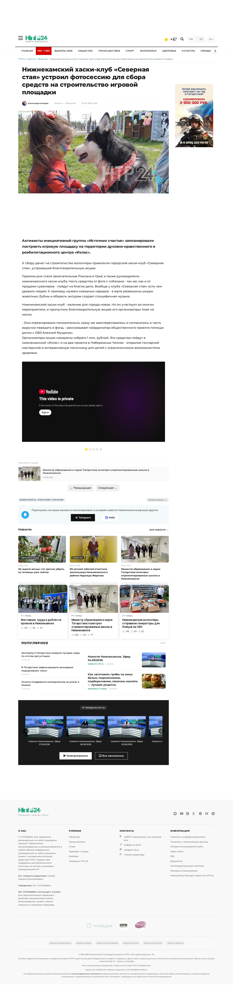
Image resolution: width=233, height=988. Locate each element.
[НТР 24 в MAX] (175, 813)
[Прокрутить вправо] (214, 51)
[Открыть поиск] (182, 39)
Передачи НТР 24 (78, 861)
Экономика (148, 51)
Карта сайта (176, 851)
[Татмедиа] (99, 926)
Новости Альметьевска (107, 943)
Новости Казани (83, 943)
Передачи (207, 51)
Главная (27, 51)
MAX (112, 517)
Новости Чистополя (153, 943)
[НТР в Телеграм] (200, 813)
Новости (31, 59)
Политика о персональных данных (189, 842)
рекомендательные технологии (86, 974)
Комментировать (156, 500)
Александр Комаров (38, 103)
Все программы (113, 755)
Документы (176, 861)
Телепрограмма (77, 755)
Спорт (130, 51)
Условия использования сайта (186, 846)
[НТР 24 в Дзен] (213, 813)
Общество (85, 51)
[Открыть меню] (20, 38)
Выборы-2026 (63, 51)
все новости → (159, 529)
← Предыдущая (80, 487)
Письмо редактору (134, 854)
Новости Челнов (130, 943)
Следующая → (107, 487)
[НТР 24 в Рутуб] (206, 813)
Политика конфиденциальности (187, 837)
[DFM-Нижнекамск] (123, 926)
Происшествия (109, 51)
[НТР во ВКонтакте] (187, 813)
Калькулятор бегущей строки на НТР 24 (192, 875)
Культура (188, 51)
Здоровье (169, 51)
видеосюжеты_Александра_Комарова (42, 500)
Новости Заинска (175, 943)
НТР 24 (21, 59)
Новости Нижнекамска (60, 943)
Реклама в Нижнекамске (184, 871)
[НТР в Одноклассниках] (194, 813)
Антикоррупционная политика (187, 866)
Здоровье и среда (78, 851)
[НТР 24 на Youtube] (181, 813)
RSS (172, 856)
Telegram (85, 517)
